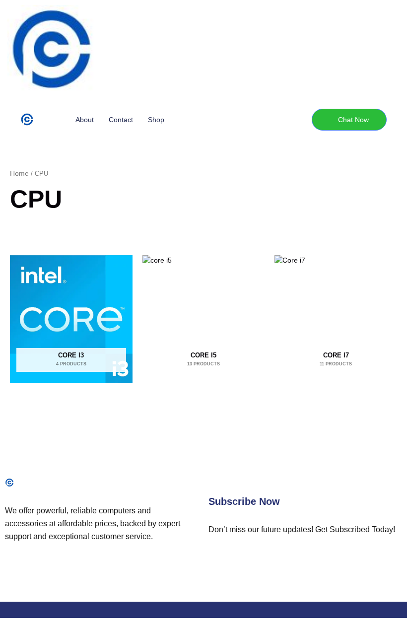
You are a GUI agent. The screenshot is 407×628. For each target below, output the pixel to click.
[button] (349, 120)
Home (19, 173)
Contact (121, 120)
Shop (156, 120)
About (84, 120)
